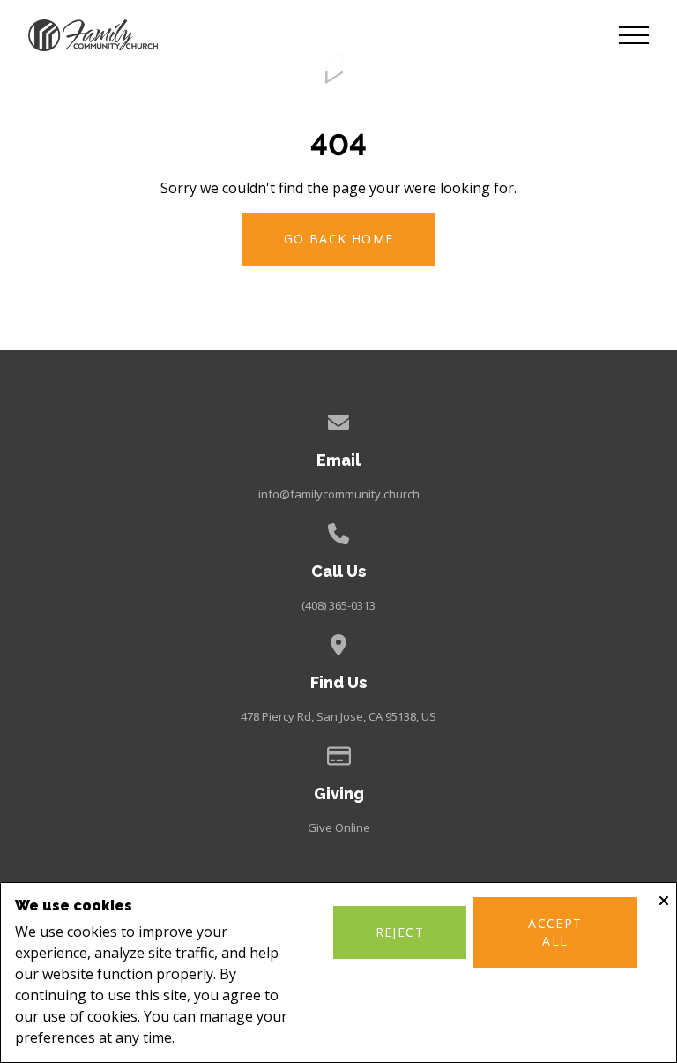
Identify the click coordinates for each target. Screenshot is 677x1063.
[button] (634, 35)
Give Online (339, 827)
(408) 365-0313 (338, 605)
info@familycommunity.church (339, 494)
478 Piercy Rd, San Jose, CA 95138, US (338, 716)
